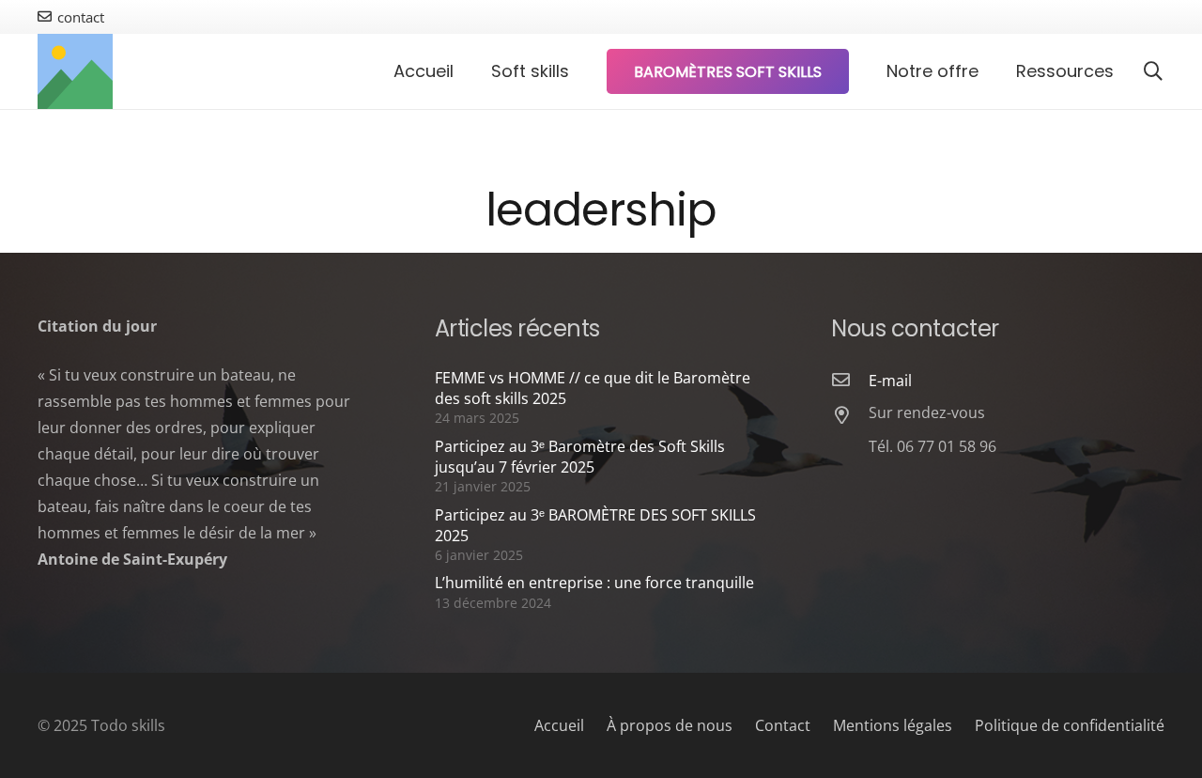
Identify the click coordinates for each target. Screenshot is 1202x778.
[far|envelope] (850, 380)
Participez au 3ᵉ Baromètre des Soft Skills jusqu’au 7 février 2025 (580, 456)
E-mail (890, 380)
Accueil (559, 725)
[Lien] (75, 71)
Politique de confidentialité (1069, 725)
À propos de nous (669, 725)
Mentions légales (892, 725)
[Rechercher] (1153, 72)
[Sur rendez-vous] (850, 416)
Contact (782, 725)
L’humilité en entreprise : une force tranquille (594, 582)
